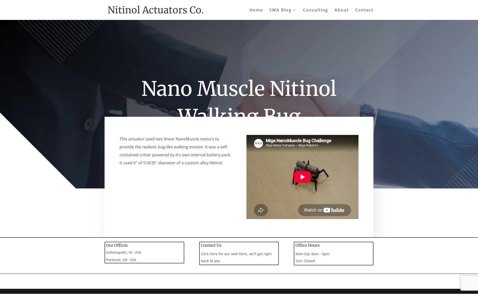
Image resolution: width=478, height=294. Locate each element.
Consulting (315, 10)
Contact (364, 10)
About (342, 10)
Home (256, 10)
